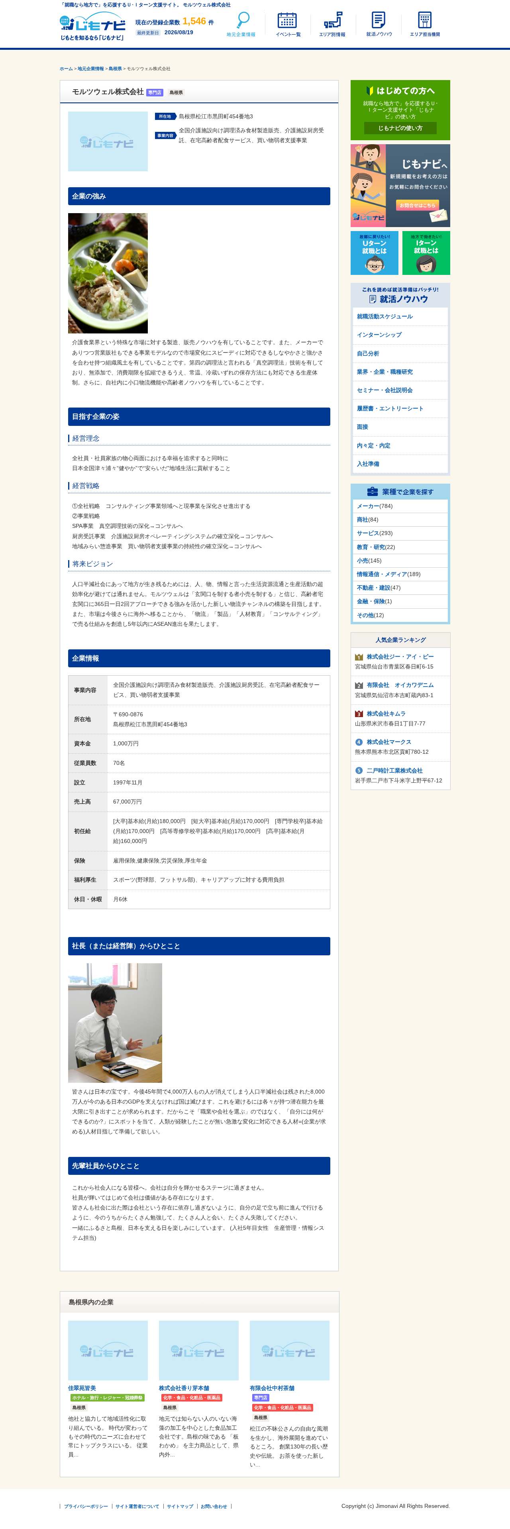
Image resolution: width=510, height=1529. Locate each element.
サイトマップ (180, 1506)
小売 (362, 560)
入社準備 (368, 464)
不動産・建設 (373, 587)
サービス (368, 533)
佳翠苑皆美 (82, 1388)
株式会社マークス (389, 742)
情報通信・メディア (382, 574)
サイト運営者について (137, 1506)
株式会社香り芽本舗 (184, 1388)
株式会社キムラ (386, 713)
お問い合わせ (214, 1506)
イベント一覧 (287, 24)
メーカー (368, 506)
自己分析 (368, 353)
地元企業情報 (242, 24)
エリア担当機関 (423, 24)
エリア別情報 (332, 24)
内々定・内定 (373, 445)
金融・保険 (371, 601)
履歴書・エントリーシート (390, 408)
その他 (365, 615)
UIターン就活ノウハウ (378, 24)
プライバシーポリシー (86, 1506)
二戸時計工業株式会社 (395, 770)
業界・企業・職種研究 (385, 372)
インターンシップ (379, 334)
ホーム (66, 68)
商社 (362, 519)
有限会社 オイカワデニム (400, 685)
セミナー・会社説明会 (385, 390)
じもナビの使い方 (400, 128)
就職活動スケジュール (385, 316)
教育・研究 (371, 547)
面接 (362, 426)
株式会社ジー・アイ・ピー (400, 656)
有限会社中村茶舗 (272, 1388)
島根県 (115, 68)
